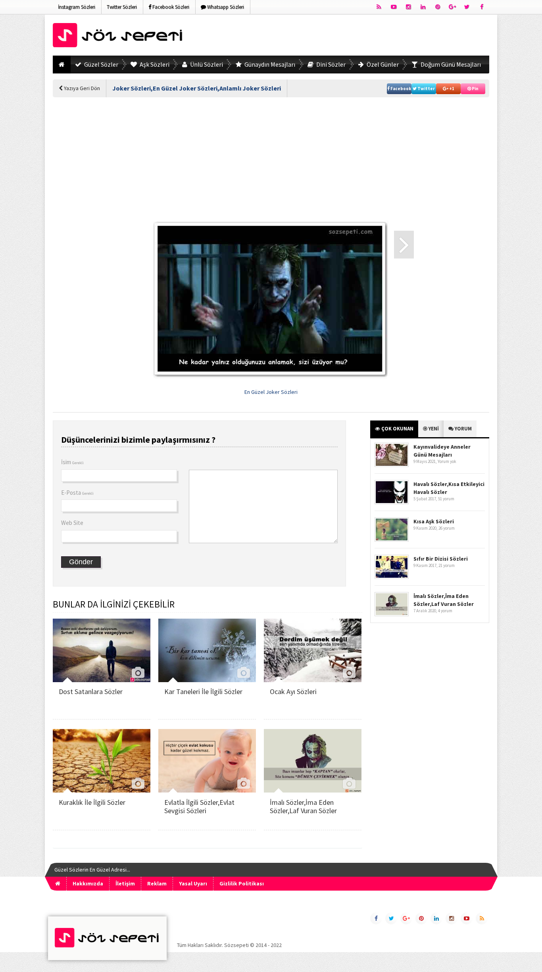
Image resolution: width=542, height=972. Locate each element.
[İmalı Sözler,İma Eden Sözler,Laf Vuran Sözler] (312, 790)
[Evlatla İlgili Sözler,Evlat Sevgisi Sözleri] (207, 790)
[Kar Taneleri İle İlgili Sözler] (207, 680)
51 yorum (446, 498)
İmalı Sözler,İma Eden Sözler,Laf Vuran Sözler (303, 807)
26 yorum (446, 528)
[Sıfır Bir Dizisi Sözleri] (392, 577)
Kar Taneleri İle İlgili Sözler (203, 691)
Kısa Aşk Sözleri (433, 521)
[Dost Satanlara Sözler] (101, 680)
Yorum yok (447, 461)
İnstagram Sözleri (76, 7)
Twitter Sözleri (122, 7)
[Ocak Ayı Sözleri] (312, 680)
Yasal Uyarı (193, 883)
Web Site (72, 522)
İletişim (125, 883)
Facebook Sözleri (170, 7)
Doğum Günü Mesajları (450, 64)
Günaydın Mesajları (269, 64)
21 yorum (446, 565)
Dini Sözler (330, 64)
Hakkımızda (88, 883)
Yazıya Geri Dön (81, 88)
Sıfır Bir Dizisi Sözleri (440, 558)
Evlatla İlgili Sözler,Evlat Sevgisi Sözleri (199, 807)
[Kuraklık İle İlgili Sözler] (101, 790)
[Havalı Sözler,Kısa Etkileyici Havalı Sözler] (392, 502)
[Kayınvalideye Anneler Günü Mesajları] (392, 465)
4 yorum (445, 610)
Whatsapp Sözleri (225, 7)
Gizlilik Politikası (241, 883)
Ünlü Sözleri (206, 64)
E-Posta (77, 492)
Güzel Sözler (100, 64)
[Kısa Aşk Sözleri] (392, 539)
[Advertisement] (344, 36)
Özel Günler (382, 64)
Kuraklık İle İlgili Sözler (92, 802)
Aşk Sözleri (153, 64)
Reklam (157, 883)
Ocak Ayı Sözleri (293, 691)
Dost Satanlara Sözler (91, 691)
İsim (72, 462)
